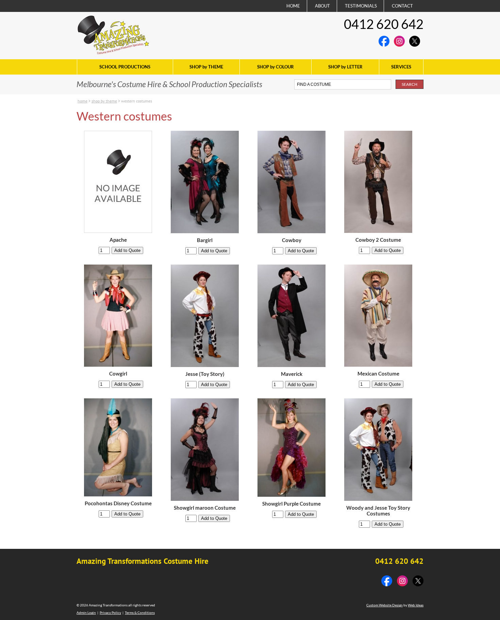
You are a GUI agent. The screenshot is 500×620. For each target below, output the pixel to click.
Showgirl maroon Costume (205, 508)
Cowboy (291, 240)
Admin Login (86, 612)
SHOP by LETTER (345, 66)
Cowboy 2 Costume (378, 240)
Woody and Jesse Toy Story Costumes (378, 510)
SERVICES (401, 66)
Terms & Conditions (140, 612)
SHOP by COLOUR (275, 66)
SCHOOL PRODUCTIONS (124, 66)
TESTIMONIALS (361, 6)
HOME (293, 6)
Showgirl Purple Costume (291, 504)
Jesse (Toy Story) (204, 374)
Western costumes (136, 101)
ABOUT (322, 6)
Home (82, 101)
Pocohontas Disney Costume (118, 503)
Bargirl (205, 240)
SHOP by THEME (206, 66)
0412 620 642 (383, 24)
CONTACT (402, 6)
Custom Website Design (384, 605)
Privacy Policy (110, 612)
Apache (118, 240)
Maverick (291, 374)
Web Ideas (415, 605)
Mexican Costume (378, 374)
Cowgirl (118, 374)
